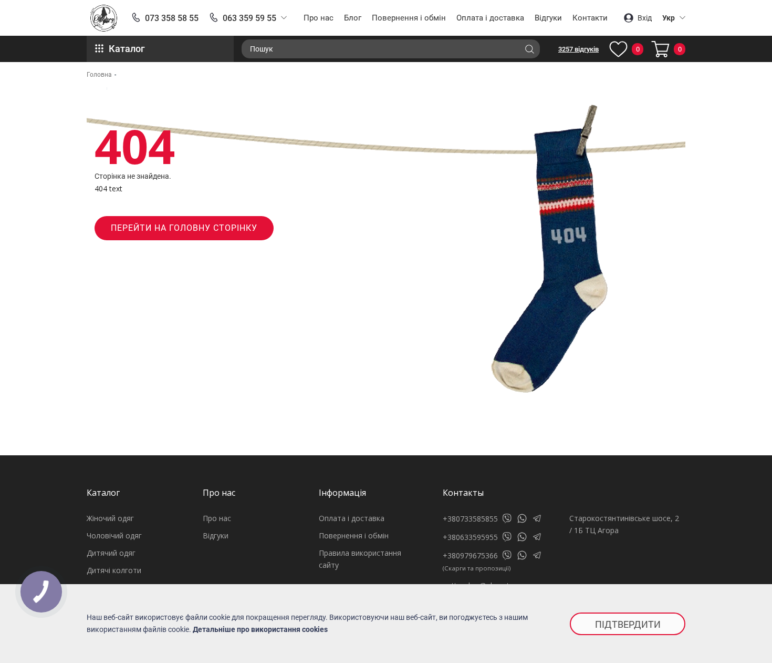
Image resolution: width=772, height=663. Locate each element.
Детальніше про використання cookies (260, 629)
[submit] (529, 49)
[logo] (104, 18)
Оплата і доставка (490, 18)
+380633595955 (470, 537)
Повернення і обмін (409, 18)
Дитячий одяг (111, 553)
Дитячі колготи (114, 570)
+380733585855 (470, 519)
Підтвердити (628, 624)
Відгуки (548, 18)
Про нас (318, 18)
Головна (99, 74)
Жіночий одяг (110, 518)
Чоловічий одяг (114, 535)
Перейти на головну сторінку (184, 228)
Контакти (590, 18)
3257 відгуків (578, 49)
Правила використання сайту (360, 559)
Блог (352, 18)
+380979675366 (470, 555)
